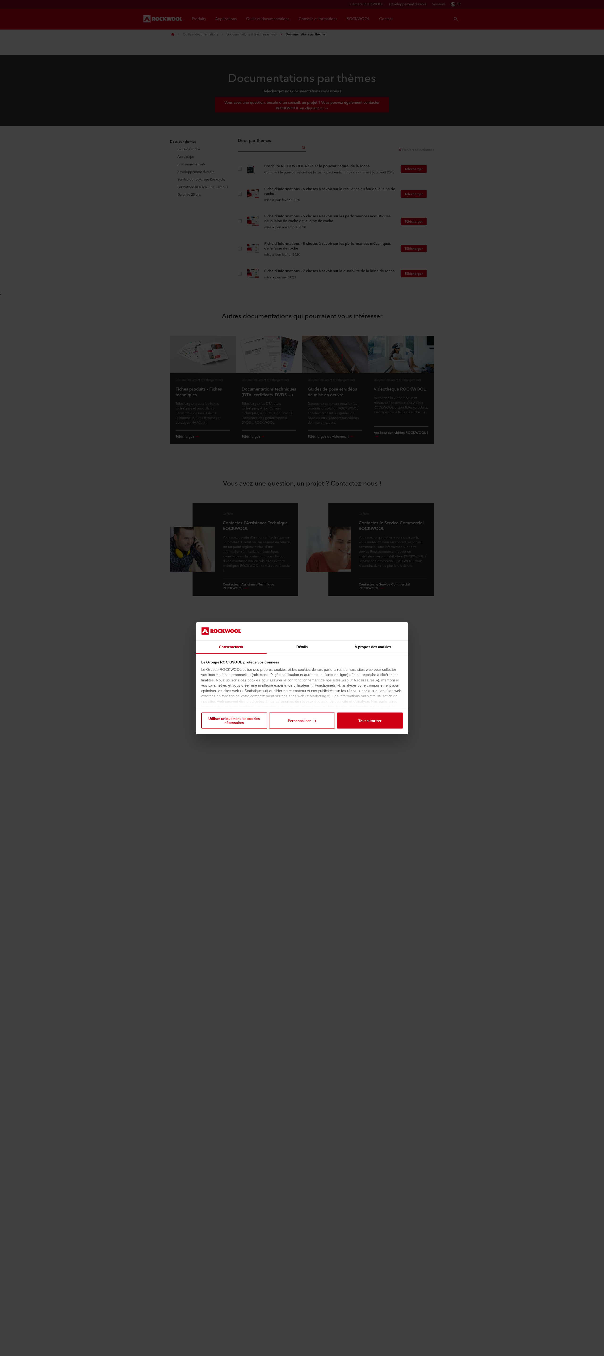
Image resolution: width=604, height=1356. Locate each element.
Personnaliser (299, 721)
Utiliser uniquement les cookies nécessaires (234, 720)
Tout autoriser (370, 721)
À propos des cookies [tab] (373, 647)
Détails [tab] (302, 647)
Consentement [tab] (231, 647)
